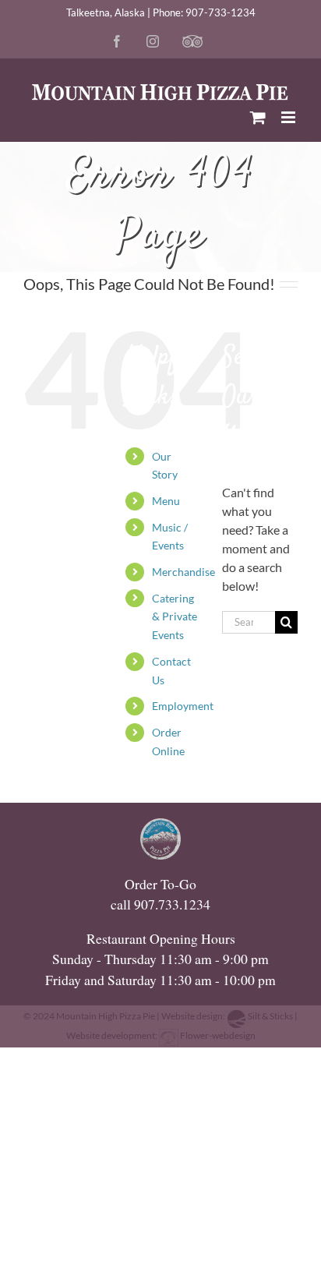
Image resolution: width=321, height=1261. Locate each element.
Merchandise (183, 571)
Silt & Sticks (270, 1016)
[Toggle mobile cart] (258, 117)
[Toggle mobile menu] (289, 117)
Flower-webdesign (217, 1035)
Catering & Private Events (174, 617)
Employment (182, 705)
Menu (166, 500)
